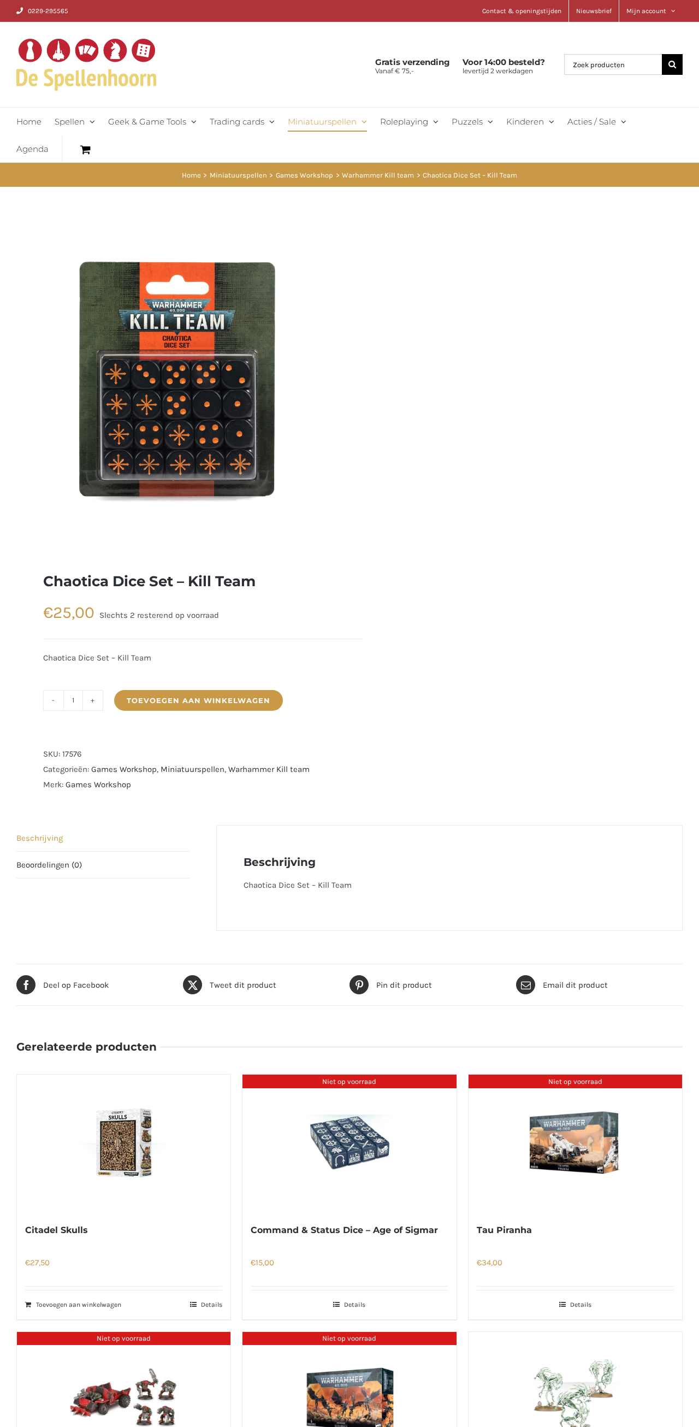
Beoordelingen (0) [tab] (49, 865)
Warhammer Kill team (269, 769)
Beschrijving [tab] (39, 838)
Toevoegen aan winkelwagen (198, 700)
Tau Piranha (504, 1230)
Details (211, 1304)
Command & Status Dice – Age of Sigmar (344, 1230)
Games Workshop (124, 769)
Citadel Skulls (56, 1230)
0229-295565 (48, 11)
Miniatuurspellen (192, 769)
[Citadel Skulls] (123, 1143)
